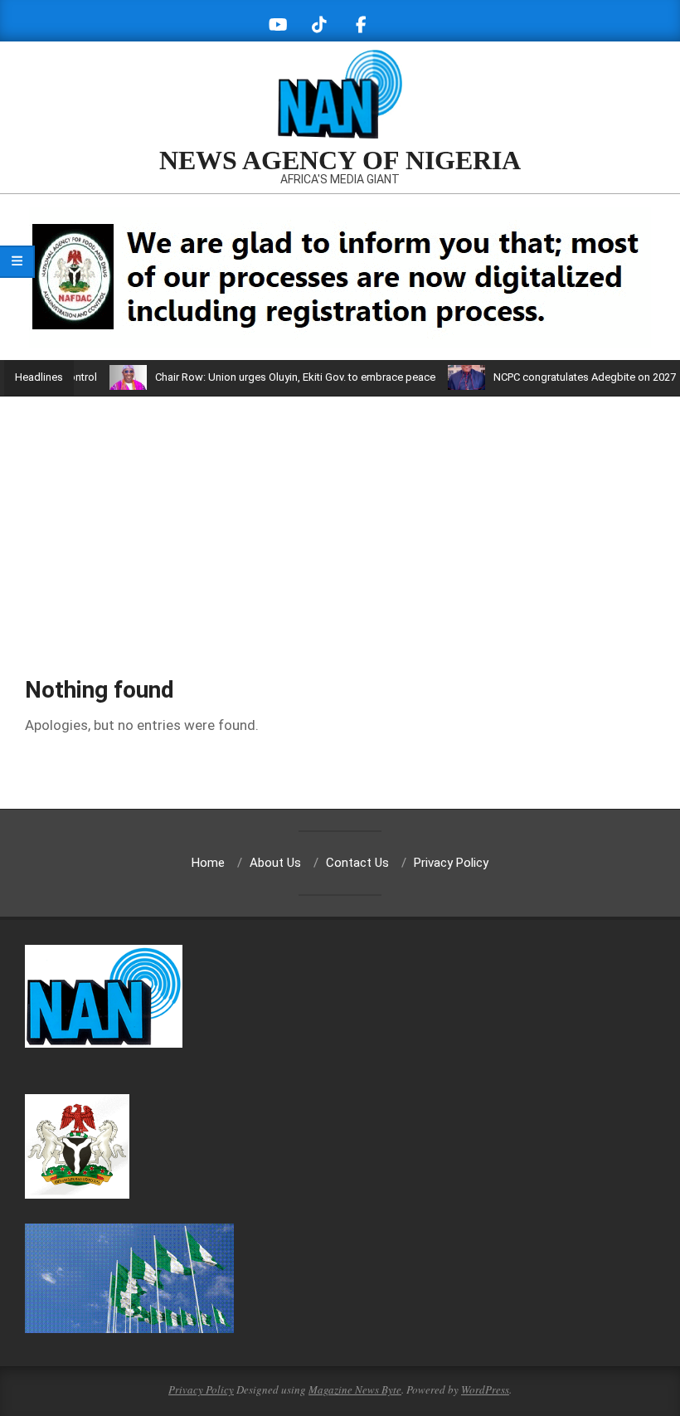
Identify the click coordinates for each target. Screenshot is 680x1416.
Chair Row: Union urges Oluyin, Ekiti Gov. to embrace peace (276, 377)
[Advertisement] (340, 521)
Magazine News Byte (354, 1389)
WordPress (485, 1389)
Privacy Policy (201, 1389)
